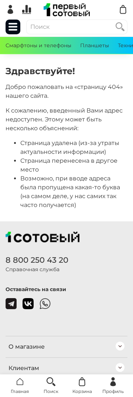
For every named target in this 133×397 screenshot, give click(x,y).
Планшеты (94, 45)
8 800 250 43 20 (37, 260)
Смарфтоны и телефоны (38, 45)
